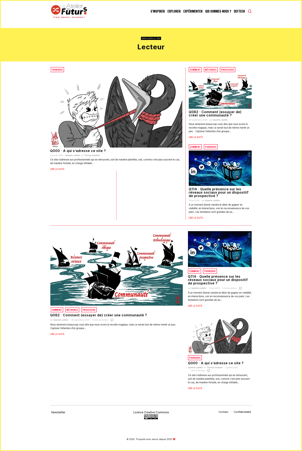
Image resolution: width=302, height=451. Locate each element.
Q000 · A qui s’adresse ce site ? (78, 151)
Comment (195, 69)
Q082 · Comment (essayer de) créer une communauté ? (215, 113)
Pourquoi (57, 69)
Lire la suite (57, 169)
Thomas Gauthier (92, 155)
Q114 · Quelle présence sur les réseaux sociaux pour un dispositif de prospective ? (219, 192)
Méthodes (211, 69)
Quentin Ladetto (72, 155)
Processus (227, 69)
